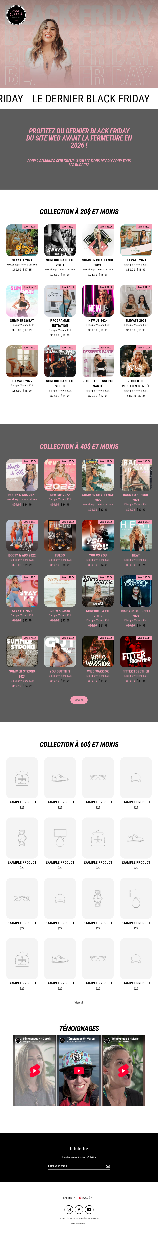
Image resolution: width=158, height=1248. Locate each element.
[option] (79, 44)
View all (79, 700)
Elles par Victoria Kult (136, 264)
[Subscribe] (107, 1166)
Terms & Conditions (78, 1224)
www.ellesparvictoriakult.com (22, 264)
